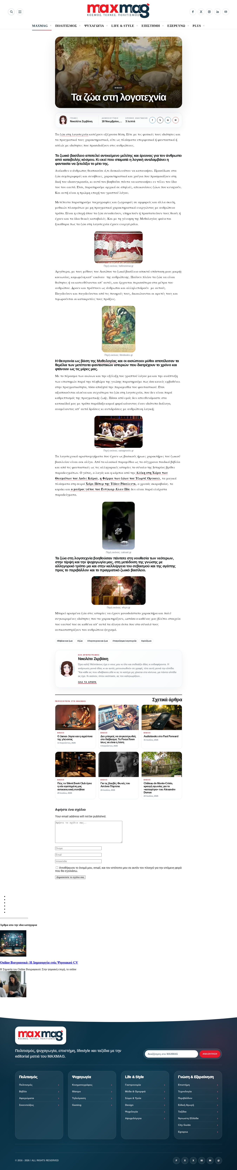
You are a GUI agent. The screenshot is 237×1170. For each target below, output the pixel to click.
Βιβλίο (118, 88)
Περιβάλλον (185, 1098)
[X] (201, 11)
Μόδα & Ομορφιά (135, 1091)
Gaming (76, 1105)
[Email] (225, 11)
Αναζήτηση (210, 1054)
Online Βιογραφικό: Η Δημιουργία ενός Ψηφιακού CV (39, 962)
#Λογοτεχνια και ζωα (97, 641)
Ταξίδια (182, 1111)
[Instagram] (209, 11)
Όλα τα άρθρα (87, 682)
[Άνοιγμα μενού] (19, 11)
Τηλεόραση (79, 1098)
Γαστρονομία (133, 1084)
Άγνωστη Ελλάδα (188, 1118)
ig (202, 1160)
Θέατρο (76, 1091)
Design (129, 1105)
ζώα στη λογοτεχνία (74, 134)
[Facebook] (192, 11)
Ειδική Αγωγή (186, 1105)
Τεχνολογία (185, 1091)
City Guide (184, 1125)
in (168, 120)
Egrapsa (183, 1131)
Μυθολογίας (107, 361)
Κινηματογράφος (82, 1084)
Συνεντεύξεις (26, 1105)
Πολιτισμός (25, 1084)
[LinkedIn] (217, 11)
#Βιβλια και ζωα (64, 641)
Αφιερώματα (26, 1098)
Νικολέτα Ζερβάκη (93, 659)
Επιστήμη (184, 1084)
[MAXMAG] (118, 10)
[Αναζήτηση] (11, 12)
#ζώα (79, 641)
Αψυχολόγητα (133, 1118)
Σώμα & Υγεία (133, 1098)
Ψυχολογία (131, 1111)
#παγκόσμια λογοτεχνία (124, 641)
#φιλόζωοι (146, 641)
